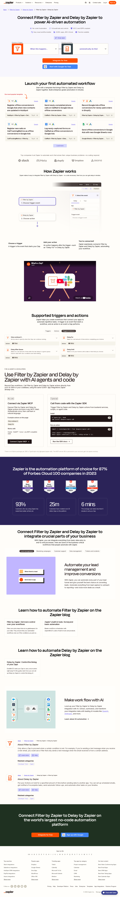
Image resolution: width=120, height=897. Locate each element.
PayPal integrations (9, 873)
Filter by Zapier (15, 9)
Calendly (54, 867)
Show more (7, 879)
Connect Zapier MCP (18, 442)
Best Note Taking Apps (105, 873)
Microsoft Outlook (57, 873)
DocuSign (34, 870)
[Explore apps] (89, 2)
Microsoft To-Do (56, 870)
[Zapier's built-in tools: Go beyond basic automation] (60, 627)
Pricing (49, 886)
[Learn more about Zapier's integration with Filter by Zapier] (10, 743)
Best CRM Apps (103, 870)
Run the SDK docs (60, 441)
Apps (5, 9)
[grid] (27, 200)
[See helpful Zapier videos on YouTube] (22, 886)
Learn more (25, 755)
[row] (27, 200)
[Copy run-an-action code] (109, 429)
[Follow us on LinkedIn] (15, 886)
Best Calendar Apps (104, 876)
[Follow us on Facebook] (11, 886)
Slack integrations (9, 864)
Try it (33, 115)
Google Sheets (35, 867)
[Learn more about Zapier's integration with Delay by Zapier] (10, 778)
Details (36, 101)
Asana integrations (9, 876)
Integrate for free (60, 60)
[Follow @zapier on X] (18, 886)
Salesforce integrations (10, 867)
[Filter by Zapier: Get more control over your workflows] (22, 627)
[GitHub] (85, 2)
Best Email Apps (103, 867)
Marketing (77, 876)
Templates (90, 886)
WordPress (34, 873)
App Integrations (99, 886)
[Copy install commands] (109, 418)
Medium (54, 876)
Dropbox (33, 864)
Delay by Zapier (28, 9)
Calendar (76, 867)
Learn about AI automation (76, 719)
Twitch (54, 864)
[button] (60, 66)
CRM (75, 873)
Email (75, 870)
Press (71, 886)
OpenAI (105, 711)
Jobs (76, 886)
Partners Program (111, 886)
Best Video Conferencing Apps (107, 864)
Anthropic (68, 714)
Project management (80, 864)
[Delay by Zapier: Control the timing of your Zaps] (22, 667)
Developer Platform (63, 886)
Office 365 (34, 876)
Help (36, 755)
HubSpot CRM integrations (12, 870)
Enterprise (82, 886)
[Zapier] (9, 2)
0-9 (29, 854)
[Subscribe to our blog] (25, 886)
